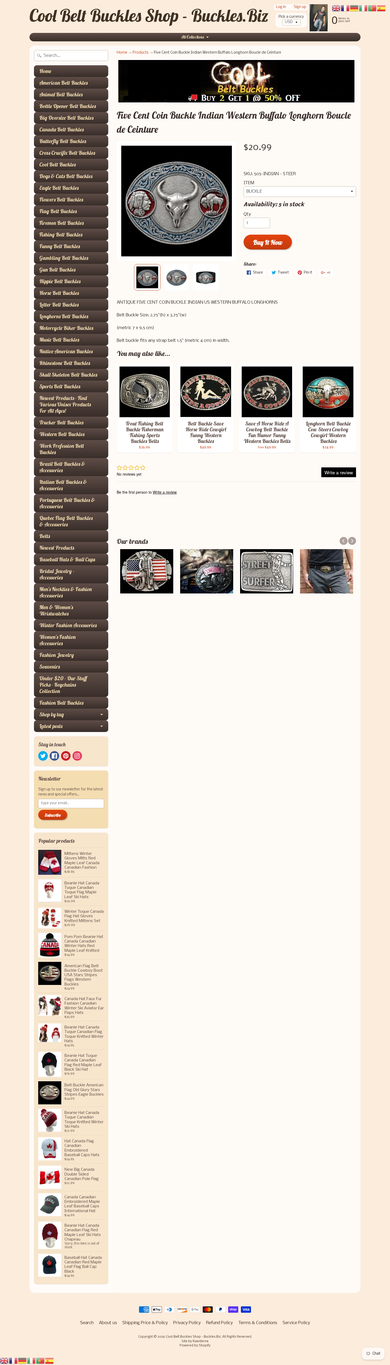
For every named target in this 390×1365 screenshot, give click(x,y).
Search (87, 1322)
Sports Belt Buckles (59, 386)
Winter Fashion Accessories (68, 625)
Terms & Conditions (257, 1322)
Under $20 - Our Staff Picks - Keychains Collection (63, 684)
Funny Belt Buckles (59, 246)
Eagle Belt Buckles (59, 187)
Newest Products (56, 547)
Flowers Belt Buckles (61, 199)
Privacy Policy (187, 1322)
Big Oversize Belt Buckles (66, 117)
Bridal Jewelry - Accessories (56, 574)
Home (45, 71)
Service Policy (296, 1322)
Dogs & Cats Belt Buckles (65, 176)
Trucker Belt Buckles (61, 422)
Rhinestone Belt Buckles (64, 363)
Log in (281, 7)
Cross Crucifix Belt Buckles (67, 152)
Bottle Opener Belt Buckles (67, 106)
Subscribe (53, 815)
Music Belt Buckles (59, 339)
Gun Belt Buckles (57, 269)
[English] (4, 1360)
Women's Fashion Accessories (57, 640)
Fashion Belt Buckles (61, 702)
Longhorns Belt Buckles (63, 316)
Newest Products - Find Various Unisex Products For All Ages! (65, 404)
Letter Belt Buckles (59, 304)
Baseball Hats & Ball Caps (67, 559)
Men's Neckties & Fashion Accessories (65, 592)
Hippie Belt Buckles (59, 281)
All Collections (192, 37)
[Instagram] (77, 756)
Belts (44, 536)
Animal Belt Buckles (61, 94)
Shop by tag (51, 714)
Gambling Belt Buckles (63, 258)
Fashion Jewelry (56, 655)
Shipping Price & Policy (145, 1322)
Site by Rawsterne (195, 1341)
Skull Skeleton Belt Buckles (68, 374)
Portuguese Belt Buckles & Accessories (67, 503)
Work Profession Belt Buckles (61, 448)
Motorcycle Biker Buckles (66, 328)
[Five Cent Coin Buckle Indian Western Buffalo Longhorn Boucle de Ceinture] (147, 277)
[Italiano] (31, 1360)
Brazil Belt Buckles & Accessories (62, 466)
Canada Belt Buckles (61, 129)
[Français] (13, 1360)
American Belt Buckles (63, 82)
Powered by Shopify (195, 1345)
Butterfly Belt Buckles (62, 141)
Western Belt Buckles (61, 434)
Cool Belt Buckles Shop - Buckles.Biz (148, 15)
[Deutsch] (22, 1360)
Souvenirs (49, 666)
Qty (247, 214)
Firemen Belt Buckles (61, 222)
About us (108, 1322)
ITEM (249, 183)
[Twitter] (43, 756)
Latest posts (50, 726)
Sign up (300, 7)
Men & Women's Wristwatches (56, 610)
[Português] (40, 1360)
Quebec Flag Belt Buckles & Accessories (66, 521)
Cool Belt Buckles (57, 164)
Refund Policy (219, 1322)
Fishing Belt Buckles (60, 234)
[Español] (49, 1360)
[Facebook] (54, 756)
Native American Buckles (66, 351)
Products (141, 53)
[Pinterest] (66, 756)
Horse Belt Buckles (59, 293)
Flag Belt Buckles (58, 211)
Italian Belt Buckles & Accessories (63, 485)
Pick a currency (291, 17)
